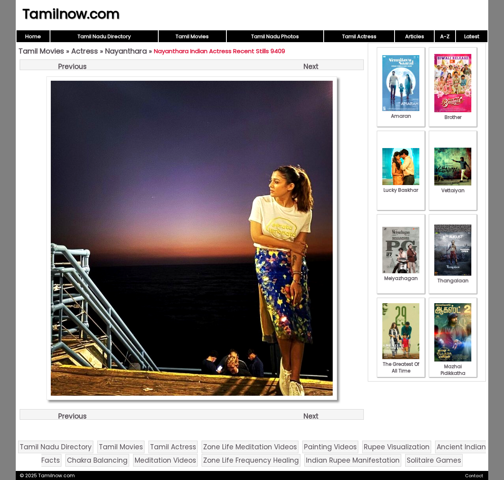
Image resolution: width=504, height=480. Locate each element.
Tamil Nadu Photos (275, 36)
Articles (414, 36)
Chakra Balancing (97, 460)
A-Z (445, 36)
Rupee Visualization (397, 447)
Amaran (401, 116)
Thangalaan (453, 280)
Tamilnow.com (71, 13)
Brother (453, 117)
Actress (84, 51)
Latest (471, 36)
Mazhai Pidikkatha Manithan (453, 373)
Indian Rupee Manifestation (353, 460)
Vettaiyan (453, 190)
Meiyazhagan (401, 278)
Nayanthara (126, 51)
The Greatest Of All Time (401, 367)
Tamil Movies (192, 36)
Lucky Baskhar (401, 190)
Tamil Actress (359, 36)
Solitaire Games (434, 460)
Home (33, 36)
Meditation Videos (165, 460)
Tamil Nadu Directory (104, 36)
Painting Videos (330, 447)
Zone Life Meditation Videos (250, 447)
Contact (474, 476)
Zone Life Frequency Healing (251, 460)
